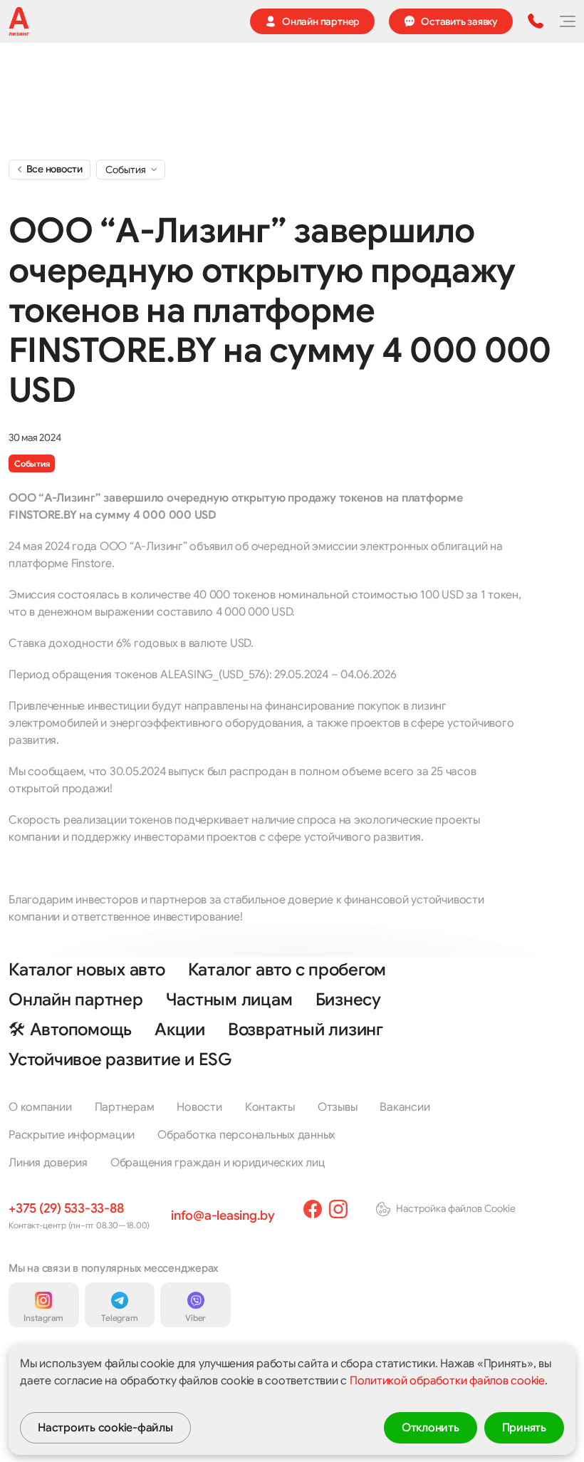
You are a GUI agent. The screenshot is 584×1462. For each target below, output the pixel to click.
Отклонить (430, 1428)
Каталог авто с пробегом (287, 969)
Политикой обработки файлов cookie (447, 1381)
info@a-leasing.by (223, 1215)
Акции (180, 1029)
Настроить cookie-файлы (105, 1428)
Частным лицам (229, 999)
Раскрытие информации (72, 1135)
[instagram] (338, 1209)
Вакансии (404, 1107)
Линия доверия (48, 1163)
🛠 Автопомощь (70, 1029)
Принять (524, 1428)
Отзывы (338, 1107)
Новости (199, 1107)
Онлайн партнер (76, 999)
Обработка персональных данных (246, 1135)
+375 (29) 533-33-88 (66, 1208)
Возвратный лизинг (305, 1029)
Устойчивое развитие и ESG (120, 1059)
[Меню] (566, 21)
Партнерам (125, 1107)
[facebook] (312, 1209)
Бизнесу (348, 999)
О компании (40, 1107)
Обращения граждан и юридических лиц (217, 1163)
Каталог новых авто (87, 969)
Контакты (270, 1107)
